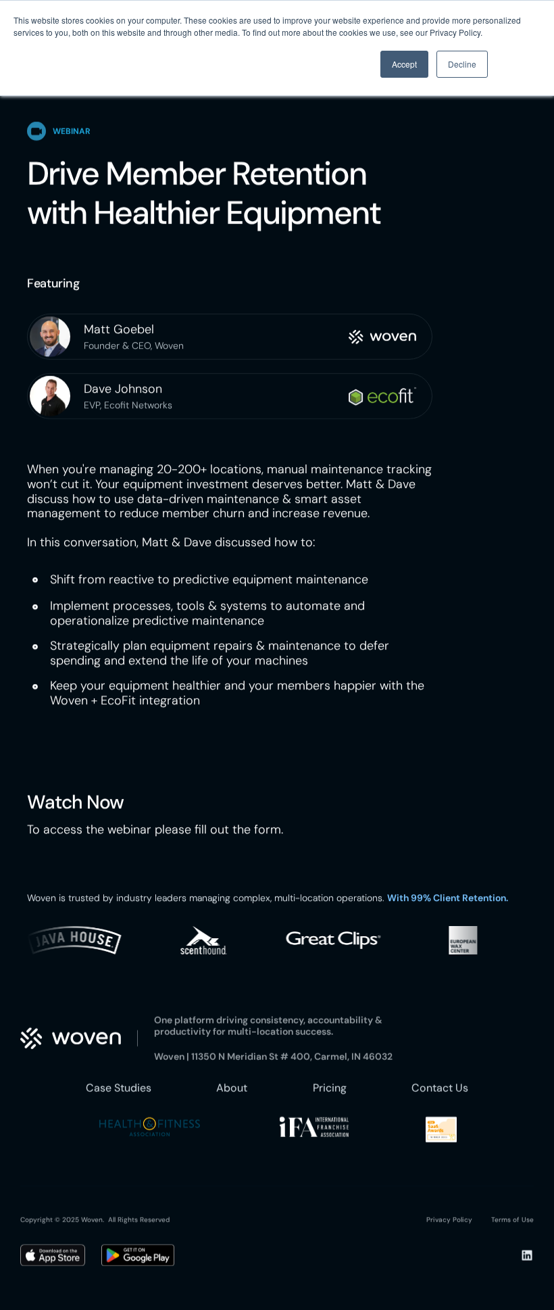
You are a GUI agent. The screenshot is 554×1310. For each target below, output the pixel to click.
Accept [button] (404, 64)
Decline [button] (462, 64)
